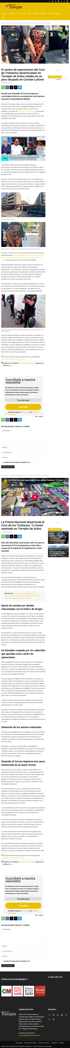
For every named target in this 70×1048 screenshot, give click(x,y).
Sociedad (57, 13)
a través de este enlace (27, 363)
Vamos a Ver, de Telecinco (26, 111)
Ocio (18, 13)
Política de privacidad (30, 1043)
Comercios (12, 13)
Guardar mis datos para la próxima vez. (17, 462)
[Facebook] (49, 1)
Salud (29, 13)
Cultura (23, 13)
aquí (11, 365)
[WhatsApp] (64, 1)
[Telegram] (58, 1)
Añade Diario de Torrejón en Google (13, 359)
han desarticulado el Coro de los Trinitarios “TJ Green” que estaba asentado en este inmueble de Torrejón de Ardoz (22, 257)
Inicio (2, 23)
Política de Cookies (43, 1043)
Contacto (61, 1043)
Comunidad (43, 13)
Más (3, 18)
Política (50, 13)
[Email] (16, 87)
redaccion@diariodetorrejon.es (29, 1035)
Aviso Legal (25, 412)
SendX (41, 416)
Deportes (35, 13)
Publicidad (54, 1043)
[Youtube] (67, 1)
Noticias (4, 13)
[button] (66, 13)
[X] (61, 1)
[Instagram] (52, 1)
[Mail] (55, 1)
